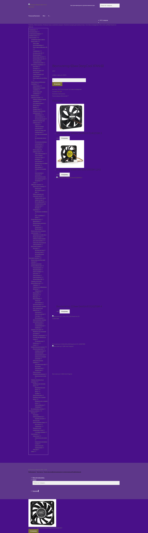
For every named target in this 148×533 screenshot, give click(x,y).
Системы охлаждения (92, 25)
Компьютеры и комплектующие (53, 25)
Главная (30, 25)
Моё (44, 16)
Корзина (36, 491)
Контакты (40, 472)
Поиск (34, 480)
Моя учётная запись (38, 477)
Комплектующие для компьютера (74, 25)
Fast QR (59, 91)
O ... (49, 16)
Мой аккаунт (32, 472)
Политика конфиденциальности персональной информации (62, 472)
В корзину (57, 84)
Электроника (38, 25)
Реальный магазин (34, 16)
